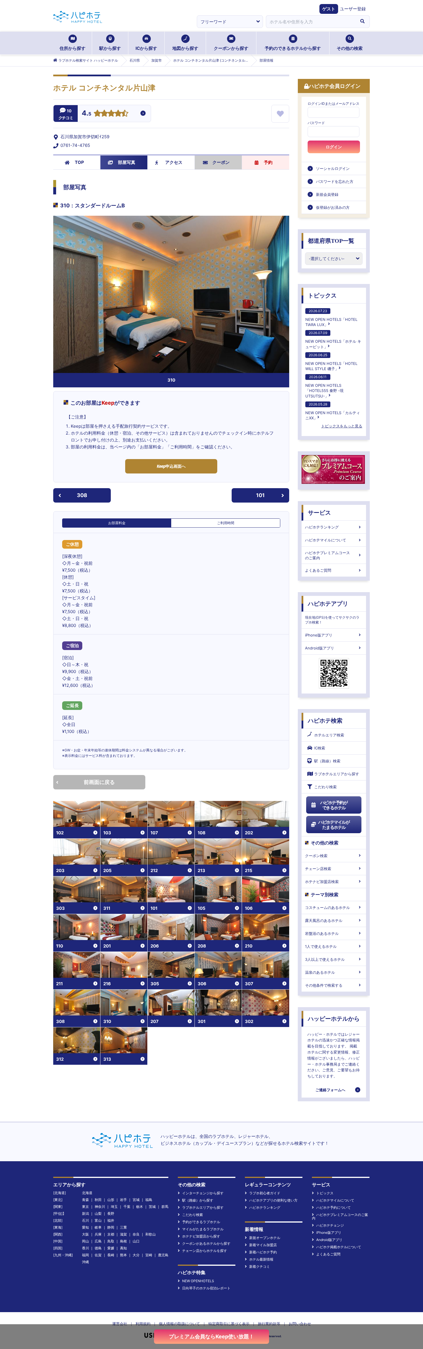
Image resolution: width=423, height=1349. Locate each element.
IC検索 (319, 748)
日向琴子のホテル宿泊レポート (206, 1288)
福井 (110, 1220)
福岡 (85, 1255)
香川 (85, 1248)
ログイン (334, 147)
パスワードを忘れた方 (334, 181)
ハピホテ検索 (325, 720)
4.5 (86, 114)
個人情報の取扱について (179, 1323)
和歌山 (150, 1234)
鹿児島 (163, 1255)
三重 (123, 1227)
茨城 (152, 1206)
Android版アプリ (319, 648)
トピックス (322, 295)
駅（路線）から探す (197, 1200)
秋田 (98, 1200)
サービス (319, 512)
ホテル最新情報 (261, 1259)
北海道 (87, 1193)
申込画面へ (171, 466)
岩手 (123, 1200)
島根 (123, 1241)
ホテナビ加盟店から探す (201, 1236)
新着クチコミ (259, 1266)
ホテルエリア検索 (329, 735)
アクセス (173, 162)
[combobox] (310, 21)
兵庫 (98, 1234)
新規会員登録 (327, 194)
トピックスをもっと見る (341, 426)
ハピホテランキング (322, 527)
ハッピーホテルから (334, 1018)
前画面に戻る (99, 782)
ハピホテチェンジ (330, 1225)
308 (82, 495)
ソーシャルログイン (333, 168)
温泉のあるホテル (320, 972)
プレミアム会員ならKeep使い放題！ (211, 1336)
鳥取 (110, 1241)
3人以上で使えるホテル (325, 959)
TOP (79, 162)
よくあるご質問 (318, 570)
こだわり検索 (325, 787)
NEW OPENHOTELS (198, 1281)
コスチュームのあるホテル (327, 907)
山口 (136, 1241)
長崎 (110, 1255)
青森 (85, 1200)
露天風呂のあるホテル (323, 920)
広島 (98, 1241)
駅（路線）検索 (327, 761)
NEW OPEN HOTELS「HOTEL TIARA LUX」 (331, 318)
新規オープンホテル (264, 1238)
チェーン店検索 (318, 868)
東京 (85, 1206)
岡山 (85, 1241)
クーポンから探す (231, 48)
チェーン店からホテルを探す (204, 1250)
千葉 (126, 1206)
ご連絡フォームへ (330, 1089)
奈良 (136, 1234)
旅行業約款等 (269, 1323)
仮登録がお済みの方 (333, 207)
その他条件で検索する (323, 985)
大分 (136, 1255)
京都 (110, 1234)
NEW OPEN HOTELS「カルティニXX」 (332, 411)
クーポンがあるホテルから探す (206, 1243)
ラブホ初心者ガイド (264, 1193)
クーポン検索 (316, 855)
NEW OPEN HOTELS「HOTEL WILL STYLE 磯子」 (331, 362)
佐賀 (98, 1255)
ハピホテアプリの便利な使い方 (273, 1200)
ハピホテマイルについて (325, 540)
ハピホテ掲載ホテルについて (338, 1247)
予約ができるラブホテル (201, 1222)
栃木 (139, 1206)
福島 (148, 1200)
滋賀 (123, 1234)
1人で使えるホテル (321, 946)
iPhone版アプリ (318, 635)
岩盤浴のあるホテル (322, 933)
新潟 (85, 1213)
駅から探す (110, 48)
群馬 (164, 1206)
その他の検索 (350, 48)
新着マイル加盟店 (263, 1245)
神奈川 (100, 1206)
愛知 (85, 1227)
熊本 (123, 1255)
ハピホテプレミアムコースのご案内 (327, 555)
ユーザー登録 (353, 9)
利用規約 (143, 1323)
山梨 (98, 1213)
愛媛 (110, 1248)
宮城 (136, 1200)
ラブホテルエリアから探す (336, 774)
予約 (268, 162)
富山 (98, 1220)
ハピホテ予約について (333, 1207)
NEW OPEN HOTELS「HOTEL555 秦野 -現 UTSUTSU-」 (324, 386)
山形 (110, 1200)
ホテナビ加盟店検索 (322, 881)
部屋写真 (126, 162)
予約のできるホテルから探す (293, 48)
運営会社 (119, 1323)
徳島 (98, 1248)
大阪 (85, 1234)
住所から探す (72, 48)
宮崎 (148, 1255)
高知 (123, 1248)
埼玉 (114, 1206)
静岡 (110, 1227)
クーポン (221, 162)
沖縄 (85, 1262)
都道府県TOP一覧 (331, 241)
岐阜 (98, 1227)
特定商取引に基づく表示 (228, 1323)
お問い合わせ (300, 1323)
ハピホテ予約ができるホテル (334, 805)
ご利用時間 (225, 523)
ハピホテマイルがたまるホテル (333, 824)
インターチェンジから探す (203, 1193)
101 (260, 495)
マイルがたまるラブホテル (203, 1229)
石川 (85, 1220)
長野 (110, 1213)
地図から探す (185, 48)
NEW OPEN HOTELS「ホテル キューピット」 (333, 340)
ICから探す (146, 48)
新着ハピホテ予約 (263, 1252)
